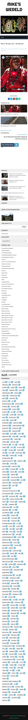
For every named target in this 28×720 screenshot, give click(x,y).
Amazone (16, 393)
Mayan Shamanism (6, 324)
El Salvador (12, 469)
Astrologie (13, 406)
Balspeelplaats (12, 417)
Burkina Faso (5, 436)
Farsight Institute (5, 282)
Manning (12, 553)
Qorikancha (11, 629)
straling (20, 654)
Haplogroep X (12, 496)
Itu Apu (10, 526)
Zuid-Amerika (14, 697)
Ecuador (12, 463)
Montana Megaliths (6, 333)
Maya (12, 556)
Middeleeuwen (17, 569)
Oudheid (4, 605)
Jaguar (3, 529)
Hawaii (20, 496)
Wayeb (3, 367)
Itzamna (18, 526)
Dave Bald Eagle (19, 452)
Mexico (14, 567)
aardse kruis (5, 384)
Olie (14, 599)
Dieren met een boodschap (8, 268)
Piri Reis (13, 616)
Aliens (20, 390)
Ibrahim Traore (5, 507)
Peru (21, 613)
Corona (19, 450)
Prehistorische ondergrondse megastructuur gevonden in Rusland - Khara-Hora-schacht (17, 175)
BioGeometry (5, 428)
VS (14, 684)
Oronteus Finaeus (6, 602)
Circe (12, 447)
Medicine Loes (5, 326)
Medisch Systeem (6, 561)
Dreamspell (20, 461)
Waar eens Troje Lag (6, 686)
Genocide (4, 480)
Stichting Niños (5, 355)
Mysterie (4, 583)
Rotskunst (14, 640)
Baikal (19, 414)
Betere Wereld (5, 422)
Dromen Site (4, 273)
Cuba (3, 452)
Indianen (4, 515)
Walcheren (17, 686)
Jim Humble (4, 293)
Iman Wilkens (5, 510)
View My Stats (5, 233)
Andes (3, 398)
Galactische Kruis (15, 477)
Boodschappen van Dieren (8, 257)
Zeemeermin (5, 692)
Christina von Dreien (6, 264)
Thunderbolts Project (6, 364)
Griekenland (5, 488)
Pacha (21, 605)
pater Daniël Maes (15, 610)
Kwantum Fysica (5, 542)
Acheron (13, 387)
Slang (20, 651)
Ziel (3, 695)
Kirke (17, 534)
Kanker (17, 529)
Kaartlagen (4, 299)
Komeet (19, 537)
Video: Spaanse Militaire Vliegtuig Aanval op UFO (13, 193)
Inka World (4, 291)
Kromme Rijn (5, 539)
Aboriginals (15, 384)
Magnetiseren (5, 550)
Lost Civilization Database (7, 306)
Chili (13, 444)
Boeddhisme (15, 431)
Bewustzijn (22, 48)
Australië (4, 412)
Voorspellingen (6, 684)
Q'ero (3, 629)
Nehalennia (13, 588)
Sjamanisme (12, 651)
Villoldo (4, 675)
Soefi (3, 654)
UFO (11, 670)
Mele (3, 564)
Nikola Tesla (16, 591)
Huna (3, 504)
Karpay (3, 531)
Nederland (4, 588)
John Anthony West (6, 295)
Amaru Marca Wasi (6, 393)
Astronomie (5, 409)
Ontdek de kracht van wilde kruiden (10, 335)
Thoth (21, 662)
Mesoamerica (20, 564)
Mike (17, 575)
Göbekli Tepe (5, 482)
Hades (3, 496)
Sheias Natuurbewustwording (8, 346)
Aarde (16, 382)
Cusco (10, 452)
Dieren (3, 455)
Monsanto (17, 580)
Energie (4, 471)
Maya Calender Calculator (7, 315)
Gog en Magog (15, 482)
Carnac (21, 436)
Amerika (4, 395)
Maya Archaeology (6, 313)
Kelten (11, 531)
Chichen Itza (5, 444)
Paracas (21, 607)
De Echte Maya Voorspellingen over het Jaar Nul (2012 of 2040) (17, 187)
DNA (19, 455)
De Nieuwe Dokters (6, 266)
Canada (13, 436)
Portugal (13, 621)
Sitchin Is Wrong (5, 349)
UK (16, 670)
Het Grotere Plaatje (6, 286)
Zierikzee (11, 695)
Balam (3, 417)
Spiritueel (11, 654)
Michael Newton (5, 331)
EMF (20, 469)
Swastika (12, 656)
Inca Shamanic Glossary (7, 288)
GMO (22, 480)
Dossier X (4, 270)
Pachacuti (4, 607)
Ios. (17, 523)
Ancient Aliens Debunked (7, 248)
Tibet (3, 665)
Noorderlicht (16, 594)
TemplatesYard (14, 715)
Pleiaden (4, 618)
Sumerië (4, 656)
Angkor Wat (12, 398)
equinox (12, 471)
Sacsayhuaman (13, 643)
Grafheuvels (5, 485)
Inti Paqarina (14, 518)
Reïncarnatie (14, 635)
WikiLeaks (13, 689)
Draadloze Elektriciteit (7, 461)
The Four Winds (5, 360)
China (20, 444)
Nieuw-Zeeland (5, 591)
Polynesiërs (13, 618)
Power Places (5, 338)
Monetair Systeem (6, 580)
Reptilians (4, 640)
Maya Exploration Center (7, 317)
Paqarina (13, 607)
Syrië (20, 656)
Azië (18, 412)
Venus (21, 673)
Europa (19, 471)
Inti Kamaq (4, 518)
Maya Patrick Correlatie (7, 320)
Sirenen (18, 648)
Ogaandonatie (5, 599)
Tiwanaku (11, 665)
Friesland (4, 477)
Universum (4, 673)
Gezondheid (13, 480)
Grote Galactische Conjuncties (9, 491)
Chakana (16, 439)
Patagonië (4, 610)
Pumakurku (16, 627)
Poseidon (4, 624)
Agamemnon (12, 390)
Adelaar (20, 387)
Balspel (4, 420)
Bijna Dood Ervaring (17, 425)
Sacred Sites (5, 344)
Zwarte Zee (4, 700)
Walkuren (4, 689)
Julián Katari (4, 297)
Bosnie (19, 433)
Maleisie (4, 553)
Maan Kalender (5, 308)
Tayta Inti (19, 659)
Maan (3, 548)
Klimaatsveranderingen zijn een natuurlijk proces (16, 181)
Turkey (18, 667)
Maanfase (11, 548)
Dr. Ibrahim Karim (6, 458)
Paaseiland (13, 605)
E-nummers (4, 275)
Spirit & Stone (5, 353)
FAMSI (3, 279)
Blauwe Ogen (5, 431)
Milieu (3, 578)
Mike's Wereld (14, 7)
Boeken (4, 433)
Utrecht (14, 673)
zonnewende (20, 695)
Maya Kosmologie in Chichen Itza (8, 126)
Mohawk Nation (13, 578)
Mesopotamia (5, 567)
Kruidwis (4, 302)
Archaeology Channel (6, 252)
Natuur (15, 586)
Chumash (4, 447)
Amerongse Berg (13, 395)
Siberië (10, 648)
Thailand (13, 662)
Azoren (4, 414)
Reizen (3, 637)
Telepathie (4, 662)
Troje (3, 667)
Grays (13, 485)
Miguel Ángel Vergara (7, 575)
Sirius (3, 651)
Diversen (12, 455)
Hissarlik (12, 501)
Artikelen (17, 403)
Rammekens (15, 632)
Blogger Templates (14, 718)
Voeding (4, 678)
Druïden (4, 463)
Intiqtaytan (14, 520)
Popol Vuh (4, 621)
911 (9, 382)
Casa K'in (4, 259)
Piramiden (4, 616)
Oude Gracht (17, 602)
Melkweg (11, 564)
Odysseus (10, 597)
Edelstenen (5, 466)
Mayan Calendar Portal (7, 322)
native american (5, 586)
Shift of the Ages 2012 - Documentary (10, 114)
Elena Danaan (5, 277)
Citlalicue (19, 447)
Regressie (4, 635)
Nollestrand (5, 594)
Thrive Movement (6, 362)
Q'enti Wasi (4, 340)
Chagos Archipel (6, 439)
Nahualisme (13, 583)
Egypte (4, 469)
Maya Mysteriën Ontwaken (8, 559)
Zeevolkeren (15, 692)
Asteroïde (4, 406)
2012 (18, 48)
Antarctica (5, 401)
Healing (4, 499)
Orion (20, 599)
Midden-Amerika (5, 572)
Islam (3, 526)
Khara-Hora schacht (7, 534)
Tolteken (20, 665)
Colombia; (11, 450)
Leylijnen (16, 545)
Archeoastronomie (6, 403)
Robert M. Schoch (6, 342)
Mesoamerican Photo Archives (9, 329)
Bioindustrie (16, 428)
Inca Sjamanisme (6, 512)
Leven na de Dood (6, 545)
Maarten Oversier (6, 311)
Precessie (13, 624)
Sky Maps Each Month (7, 351)
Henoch (4, 501)
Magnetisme (15, 550)
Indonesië (13, 515)
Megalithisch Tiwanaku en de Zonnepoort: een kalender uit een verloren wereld (17, 198)
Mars (19, 553)
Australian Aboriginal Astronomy (9, 255)
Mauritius (4, 556)
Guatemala (17, 493)
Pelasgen (4, 613)
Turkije (4, 670)
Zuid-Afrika (4, 697)
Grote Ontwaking (6, 493)
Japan (10, 529)
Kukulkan (14, 539)
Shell (3, 648)
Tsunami (11, 667)
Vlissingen (12, 675)
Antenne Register (6, 250)
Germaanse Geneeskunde (8, 284)
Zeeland (21, 689)
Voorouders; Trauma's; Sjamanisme (10, 681)
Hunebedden (11, 504)
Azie (12, 412)
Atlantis (14, 409)
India (15, 512)
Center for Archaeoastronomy (9, 261)
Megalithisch (17, 561)
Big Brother (5, 425)
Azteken (12, 414)
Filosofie (4, 474)
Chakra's (4, 442)
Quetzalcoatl (5, 632)
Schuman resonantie (7, 646)
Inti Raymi (4, 520)
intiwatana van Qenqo (7, 523)
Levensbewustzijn (6, 304)
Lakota (15, 542)
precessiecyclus (6, 627)
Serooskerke (19, 646)
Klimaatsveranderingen (7, 537)
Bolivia (11, 433)
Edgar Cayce (14, 466)
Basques (12, 420)
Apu (12, 401)
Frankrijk (13, 474)
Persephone (13, 613)
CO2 (3, 450)
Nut (3, 597)
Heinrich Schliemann (15, 499)
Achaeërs (4, 387)
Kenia (18, 531)
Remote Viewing (13, 637)
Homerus (21, 501)
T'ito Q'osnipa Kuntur (7, 659)
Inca (13, 510)
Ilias (14, 507)
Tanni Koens (4, 358)
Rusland (4, 643)
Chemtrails (13, 442)
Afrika (3, 390)
